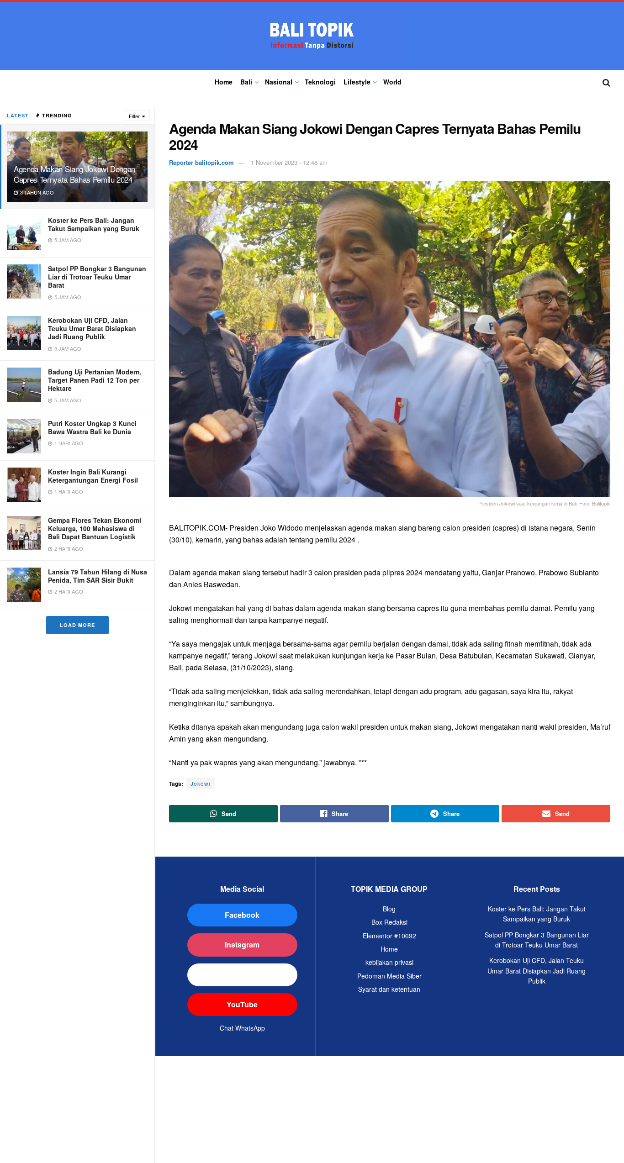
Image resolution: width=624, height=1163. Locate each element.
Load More (77, 624)
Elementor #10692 (389, 935)
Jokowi (200, 783)
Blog (389, 908)
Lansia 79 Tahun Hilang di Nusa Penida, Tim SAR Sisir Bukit (97, 575)
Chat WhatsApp (242, 1027)
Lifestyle (357, 81)
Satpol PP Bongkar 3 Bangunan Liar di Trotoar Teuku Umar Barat (97, 276)
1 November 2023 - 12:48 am (289, 162)
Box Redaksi (389, 921)
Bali (246, 81)
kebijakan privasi (389, 962)
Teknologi (320, 81)
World (392, 81)
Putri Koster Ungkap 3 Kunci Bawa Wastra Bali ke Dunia (92, 427)
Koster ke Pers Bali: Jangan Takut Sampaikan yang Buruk (93, 224)
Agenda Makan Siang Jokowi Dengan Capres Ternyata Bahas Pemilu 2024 (74, 174)
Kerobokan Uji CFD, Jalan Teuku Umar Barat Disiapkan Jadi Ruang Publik (92, 328)
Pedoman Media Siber (389, 975)
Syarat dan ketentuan (389, 989)
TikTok (242, 974)
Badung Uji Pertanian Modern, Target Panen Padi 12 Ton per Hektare (95, 380)
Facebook (242, 915)
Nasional (278, 81)
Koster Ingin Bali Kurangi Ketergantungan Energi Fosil (93, 475)
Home (224, 81)
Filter (134, 116)
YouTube (242, 1004)
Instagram (242, 944)
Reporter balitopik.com (201, 162)
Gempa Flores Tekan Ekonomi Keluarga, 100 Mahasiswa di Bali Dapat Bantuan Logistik (94, 528)
